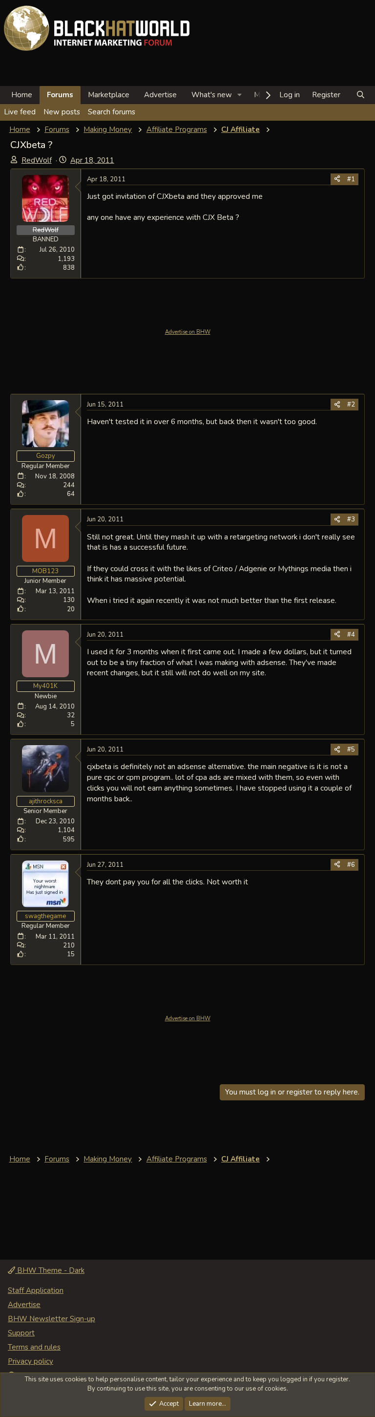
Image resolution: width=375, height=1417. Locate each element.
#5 (351, 749)
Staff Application (35, 1290)
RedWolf (36, 160)
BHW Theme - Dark (49, 1270)
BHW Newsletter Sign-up (51, 1319)
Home (21, 95)
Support (21, 1333)
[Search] (360, 95)
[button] (240, 95)
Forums (60, 95)
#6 (351, 864)
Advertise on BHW (187, 332)
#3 (351, 519)
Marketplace (108, 95)
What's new (211, 95)
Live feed (20, 112)
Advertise (160, 95)
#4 (351, 634)
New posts (61, 112)
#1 (351, 179)
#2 (351, 404)
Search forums (111, 112)
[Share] (337, 179)
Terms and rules (34, 1347)
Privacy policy (30, 1361)
